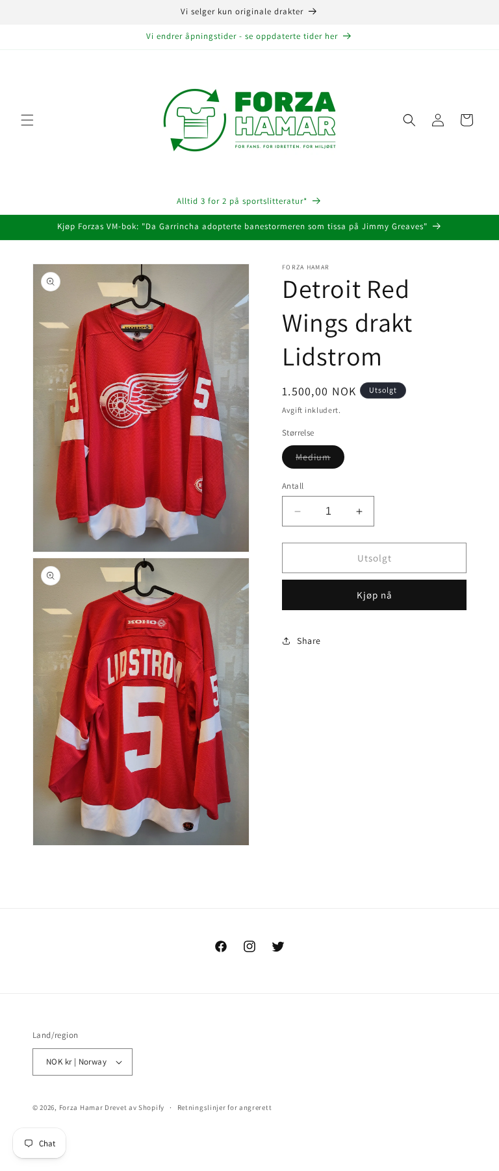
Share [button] (309, 641)
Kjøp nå (374, 595)
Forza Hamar (81, 1107)
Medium (320, 459)
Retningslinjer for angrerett (224, 1107)
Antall (292, 485)
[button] (27, 120)
